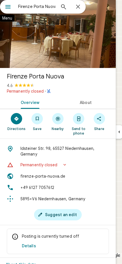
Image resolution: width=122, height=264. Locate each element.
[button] (58, 165)
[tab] (29, 102)
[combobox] (37, 6)
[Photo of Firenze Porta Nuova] (58, 34)
